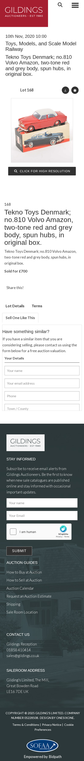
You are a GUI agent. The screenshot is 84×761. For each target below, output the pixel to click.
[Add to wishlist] (75, 90)
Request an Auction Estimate (28, 596)
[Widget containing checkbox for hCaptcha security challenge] (39, 532)
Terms (37, 306)
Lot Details (15, 306)
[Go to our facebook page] (10, 628)
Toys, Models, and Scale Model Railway (40, 46)
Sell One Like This (20, 317)
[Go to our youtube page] (28, 628)
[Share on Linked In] (39, 287)
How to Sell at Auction (24, 580)
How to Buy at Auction (24, 572)
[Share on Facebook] (30, 287)
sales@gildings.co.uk (22, 655)
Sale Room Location (22, 612)
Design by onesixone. (57, 718)
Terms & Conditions (25, 724)
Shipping (13, 604)
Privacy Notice (51, 724)
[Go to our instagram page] (48, 287)
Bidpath (55, 756)
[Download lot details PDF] (65, 90)
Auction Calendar (20, 588)
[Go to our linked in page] (19, 628)
